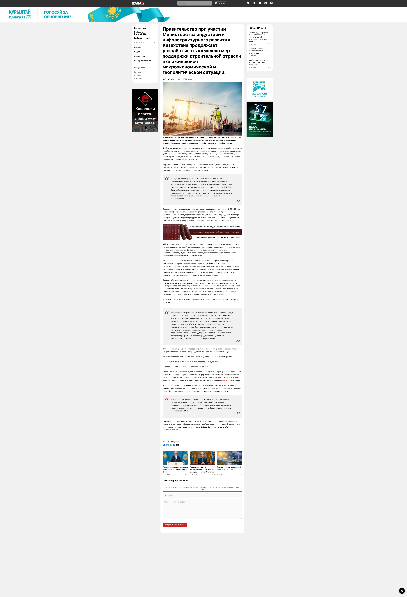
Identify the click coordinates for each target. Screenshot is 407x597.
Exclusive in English (142, 38)
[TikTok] (271, 4)
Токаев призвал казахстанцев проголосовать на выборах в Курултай (175, 469)
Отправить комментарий (175, 525)
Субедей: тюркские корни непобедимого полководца (257, 50)
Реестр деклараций (142, 61)
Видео (137, 52)
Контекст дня (140, 28)
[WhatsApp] (170, 445)
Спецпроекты (140, 56)
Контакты (137, 75)
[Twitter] (177, 445)
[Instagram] (253, 4)
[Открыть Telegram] (402, 591)
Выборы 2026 (139, 68)
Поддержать (222, 3)
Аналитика (139, 42)
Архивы (137, 47)
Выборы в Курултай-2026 (141, 33)
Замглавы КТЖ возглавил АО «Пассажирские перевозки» (259, 62)
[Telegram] (260, 4)
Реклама (137, 72)
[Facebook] (248, 4)
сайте (224, 380)
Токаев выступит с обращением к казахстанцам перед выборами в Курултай (202, 469)
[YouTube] (265, 4)
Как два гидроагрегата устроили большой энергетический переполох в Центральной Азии (260, 37)
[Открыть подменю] (154, 42)
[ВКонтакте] (164, 445)
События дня (168, 79)
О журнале (138, 78)
